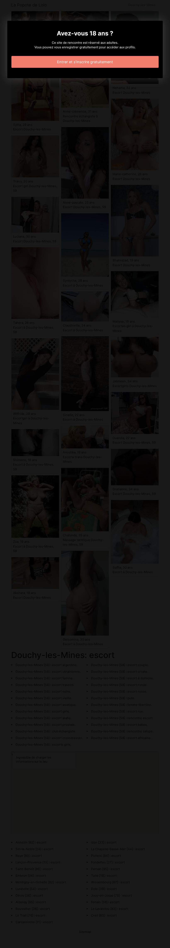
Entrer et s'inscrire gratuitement (85, 62)
